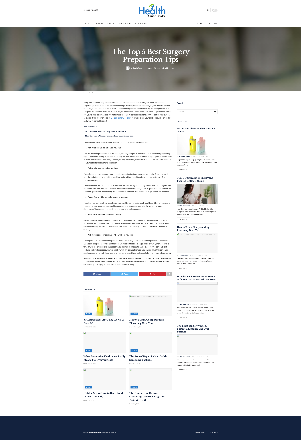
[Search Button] (215, 111)
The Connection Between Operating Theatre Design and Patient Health (147, 397)
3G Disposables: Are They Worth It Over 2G (106, 132)
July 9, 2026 (134, 404)
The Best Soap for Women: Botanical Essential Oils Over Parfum (193, 329)
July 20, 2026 (89, 400)
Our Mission (202, 24)
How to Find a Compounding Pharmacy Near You (109, 136)
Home (85, 93)
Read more (183, 170)
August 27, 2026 (136, 327)
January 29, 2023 (154, 68)
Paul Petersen (184, 205)
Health (88, 24)
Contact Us (213, 24)
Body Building (124, 24)
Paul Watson (138, 68)
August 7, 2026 (198, 356)
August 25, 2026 (90, 327)
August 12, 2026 (197, 304)
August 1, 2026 (90, 363)
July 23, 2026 (135, 363)
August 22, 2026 (199, 205)
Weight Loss (141, 24)
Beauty (110, 24)
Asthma (99, 24)
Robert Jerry (184, 156)
